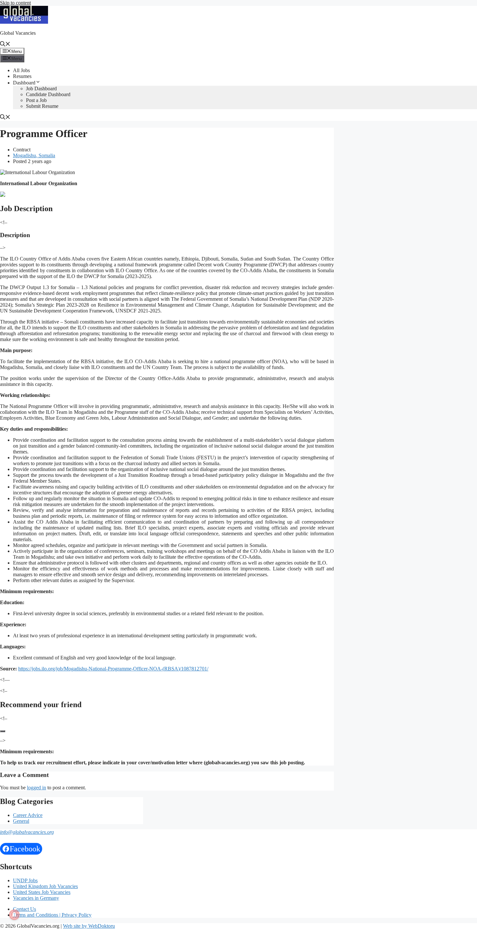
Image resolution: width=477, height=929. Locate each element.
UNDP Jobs (25, 880)
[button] (5, 44)
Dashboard (24, 82)
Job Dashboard (41, 88)
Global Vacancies (18, 33)
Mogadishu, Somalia (34, 155)
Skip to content (15, 3)
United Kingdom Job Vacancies (45, 886)
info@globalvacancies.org (27, 832)
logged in (36, 787)
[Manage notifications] (14, 915)
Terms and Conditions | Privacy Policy (52, 915)
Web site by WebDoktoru (89, 926)
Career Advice (28, 815)
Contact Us (24, 909)
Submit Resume (42, 106)
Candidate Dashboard (48, 94)
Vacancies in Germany (36, 898)
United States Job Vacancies (41, 892)
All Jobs (21, 70)
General (21, 821)
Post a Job (36, 100)
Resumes (22, 76)
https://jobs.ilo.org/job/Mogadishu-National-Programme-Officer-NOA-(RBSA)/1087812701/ (113, 668)
